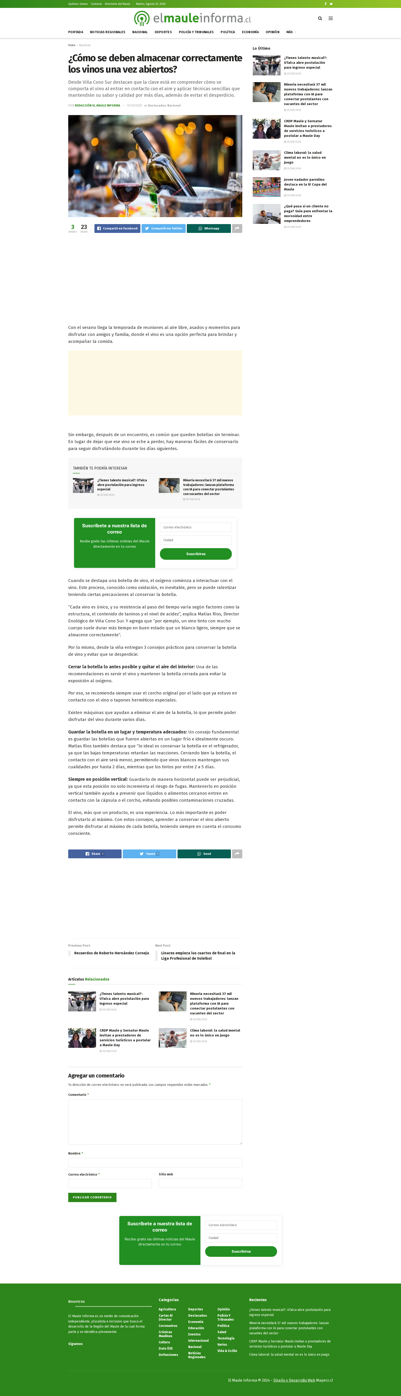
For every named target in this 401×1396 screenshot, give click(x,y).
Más (289, 32)
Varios (222, 1345)
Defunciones (168, 1355)
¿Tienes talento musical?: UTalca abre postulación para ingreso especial (122, 484)
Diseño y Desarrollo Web (294, 1380)
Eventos (194, 1334)
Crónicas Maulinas (165, 1334)
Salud (221, 1332)
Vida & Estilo (227, 1351)
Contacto (96, 4)
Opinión (272, 32)
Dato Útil (165, 1349)
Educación (196, 1328)
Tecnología (225, 1338)
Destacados (157, 105)
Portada (75, 32)
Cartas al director (165, 1318)
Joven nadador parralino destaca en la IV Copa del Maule (305, 184)
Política (228, 32)
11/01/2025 (134, 105)
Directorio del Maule (117, 4)
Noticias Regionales (107, 32)
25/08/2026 (106, 494)
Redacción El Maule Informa (97, 105)
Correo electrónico (84, 1174)
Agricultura (167, 1309)
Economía (250, 32)
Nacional (140, 32)
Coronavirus (168, 1326)
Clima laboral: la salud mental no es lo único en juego (305, 157)
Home (71, 45)
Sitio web (166, 1174)
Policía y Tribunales (196, 32)
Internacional (198, 1341)
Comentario (78, 1094)
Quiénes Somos (78, 4)
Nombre (76, 1153)
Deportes (163, 32)
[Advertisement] (155, 273)
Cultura (164, 1342)
